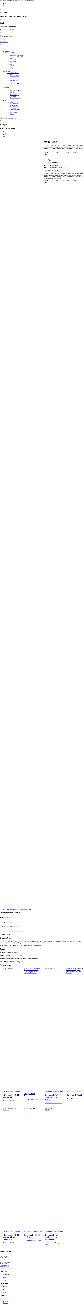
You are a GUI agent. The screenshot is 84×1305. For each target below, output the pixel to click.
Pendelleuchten (14, 106)
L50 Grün (16, 926)
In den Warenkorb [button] (36, 1099)
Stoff (45, 165)
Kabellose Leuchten (15, 109)
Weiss (14, 917)
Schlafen (5, 133)
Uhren (11, 93)
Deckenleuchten (14, 105)
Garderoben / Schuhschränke (17, 57)
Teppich (12, 65)
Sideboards (13, 61)
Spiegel (12, 92)
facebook (5, 1301)
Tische (11, 68)
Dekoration (13, 96)
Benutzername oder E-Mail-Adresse (9, 30)
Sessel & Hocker (14, 59)
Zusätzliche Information (9, 909)
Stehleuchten (13, 108)
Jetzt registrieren (4, 42)
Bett (11, 64)
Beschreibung (19, 909)
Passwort (2, 33)
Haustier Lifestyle (14, 95)
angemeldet (9, 958)
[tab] (9, 909)
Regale (11, 58)
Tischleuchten (13, 111)
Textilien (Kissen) (14, 83)
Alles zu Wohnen (11, 52)
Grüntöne (9, 917)
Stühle (11, 67)
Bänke (11, 74)
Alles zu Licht (10, 102)
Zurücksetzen (61, 167)
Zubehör (12, 114)
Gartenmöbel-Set (14, 76)
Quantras (5, 131)
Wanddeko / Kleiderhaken (16, 90)
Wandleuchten (13, 112)
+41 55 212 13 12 (4, 1265)
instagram (5, 1303)
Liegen (11, 77)
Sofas (11, 62)
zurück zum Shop (48, 170)
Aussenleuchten (14, 103)
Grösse (45, 167)
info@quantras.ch (4, 1266)
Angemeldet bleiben (7, 36)
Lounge (12, 79)
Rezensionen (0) (27, 909)
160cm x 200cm (11, 931)
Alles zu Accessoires (12, 89)
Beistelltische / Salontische (17, 55)
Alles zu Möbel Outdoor (13, 73)
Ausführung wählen (15, 1100)
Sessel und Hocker (15, 80)
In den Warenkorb (58, 170)
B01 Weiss (10, 926)
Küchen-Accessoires (15, 98)
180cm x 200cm (20, 931)
